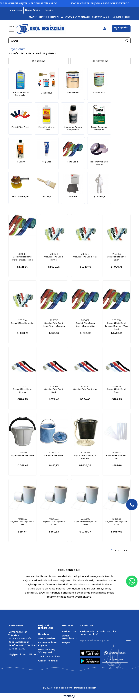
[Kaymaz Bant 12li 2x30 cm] (116, 431)
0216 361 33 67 (16, 648)
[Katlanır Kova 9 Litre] (54, 431)
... (122, 550)
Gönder (128, 640)
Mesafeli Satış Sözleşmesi (46, 651)
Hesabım (43, 634)
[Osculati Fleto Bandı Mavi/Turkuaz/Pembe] (22, 232)
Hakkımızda (15, 10)
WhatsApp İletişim (117, 653)
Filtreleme (102, 61)
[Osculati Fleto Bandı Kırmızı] (54, 232)
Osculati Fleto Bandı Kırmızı (53, 258)
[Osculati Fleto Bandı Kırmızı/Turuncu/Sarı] (85, 299)
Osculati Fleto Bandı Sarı (22, 323)
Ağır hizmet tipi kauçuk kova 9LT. (85, 457)
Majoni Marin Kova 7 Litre (22, 455)
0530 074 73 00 (100, 17)
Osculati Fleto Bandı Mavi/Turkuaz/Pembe (22, 258)
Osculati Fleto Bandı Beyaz (116, 390)
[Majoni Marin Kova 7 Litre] (22, 431)
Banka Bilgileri (33, 10)
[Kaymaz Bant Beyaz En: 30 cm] (116, 497)
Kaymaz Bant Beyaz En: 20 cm (85, 523)
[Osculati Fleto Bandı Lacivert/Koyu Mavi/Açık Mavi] (116, 299)
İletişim (49, 10)
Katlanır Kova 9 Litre (53, 455)
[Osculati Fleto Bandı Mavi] (85, 232)
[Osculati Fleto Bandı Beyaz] (116, 365)
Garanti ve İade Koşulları (47, 644)
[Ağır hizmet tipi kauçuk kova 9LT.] (85, 431)
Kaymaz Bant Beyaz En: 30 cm (116, 523)
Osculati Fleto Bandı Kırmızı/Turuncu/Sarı (85, 324)
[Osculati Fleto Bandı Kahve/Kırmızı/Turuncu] (54, 299)
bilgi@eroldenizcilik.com (23, 654)
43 (125, 550)
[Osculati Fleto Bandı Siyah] (116, 232)
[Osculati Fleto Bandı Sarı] (22, 299)
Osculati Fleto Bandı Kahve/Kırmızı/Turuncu (54, 324)
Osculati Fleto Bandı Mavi (85, 257)
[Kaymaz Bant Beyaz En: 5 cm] (22, 497)
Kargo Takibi (123, 17)
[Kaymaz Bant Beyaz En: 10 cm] (54, 497)
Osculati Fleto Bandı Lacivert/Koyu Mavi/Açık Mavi (116, 326)
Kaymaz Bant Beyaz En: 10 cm (54, 523)
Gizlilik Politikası (48, 660)
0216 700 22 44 (69, 17)
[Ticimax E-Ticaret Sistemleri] (70, 696)
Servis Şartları (46, 638)
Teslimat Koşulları (49, 656)
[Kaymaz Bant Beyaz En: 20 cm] (85, 497)
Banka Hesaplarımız (69, 637)
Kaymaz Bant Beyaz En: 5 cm (22, 523)
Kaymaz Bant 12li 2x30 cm (116, 457)
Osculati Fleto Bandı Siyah (116, 258)
